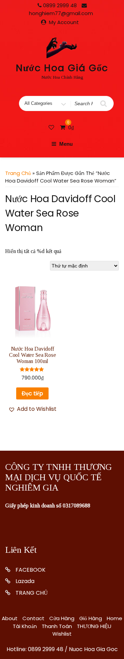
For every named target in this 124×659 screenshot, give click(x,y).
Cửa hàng (61, 618)
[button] (32, 409)
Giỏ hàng (90, 618)
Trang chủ (18, 173)
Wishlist (62, 633)
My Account (64, 22)
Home (114, 618)
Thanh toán (57, 626)
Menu (66, 144)
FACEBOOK (30, 570)
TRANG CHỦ (32, 593)
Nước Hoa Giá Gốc (62, 68)
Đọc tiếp (32, 393)
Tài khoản (25, 626)
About (10, 618)
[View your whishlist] (52, 127)
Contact (33, 618)
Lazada (25, 581)
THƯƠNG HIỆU (94, 626)
